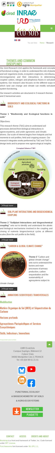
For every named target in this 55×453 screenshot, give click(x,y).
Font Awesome (6, 446)
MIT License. (10, 443)
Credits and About (40, 436)
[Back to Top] (49, 344)
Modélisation (6, 302)
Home (42, 43)
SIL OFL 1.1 (33, 446)
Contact (10, 436)
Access (22, 436)
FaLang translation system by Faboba (8, 339)
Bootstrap (4, 440)
